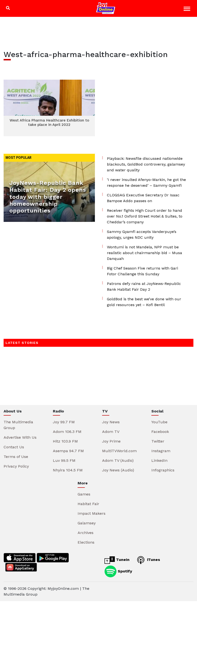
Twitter (157, 441)
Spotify (124, 571)
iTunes (153, 559)
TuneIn (122, 559)
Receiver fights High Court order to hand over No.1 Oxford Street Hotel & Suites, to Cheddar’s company (144, 216)
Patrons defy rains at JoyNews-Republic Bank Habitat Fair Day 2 (144, 286)
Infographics (162, 470)
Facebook (160, 431)
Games (84, 494)
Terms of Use (16, 456)
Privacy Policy (16, 466)
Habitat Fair (88, 503)
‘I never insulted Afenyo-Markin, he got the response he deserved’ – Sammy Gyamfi (146, 182)
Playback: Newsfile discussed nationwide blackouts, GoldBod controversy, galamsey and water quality (146, 164)
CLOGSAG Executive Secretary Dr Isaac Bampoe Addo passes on (143, 198)
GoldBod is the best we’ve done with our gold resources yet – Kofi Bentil (144, 302)
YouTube (159, 422)
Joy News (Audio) (118, 470)
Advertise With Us (20, 437)
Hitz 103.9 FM (65, 441)
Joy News (111, 422)
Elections (86, 542)
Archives (85, 532)
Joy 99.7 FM (64, 422)
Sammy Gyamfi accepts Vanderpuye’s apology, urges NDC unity (141, 234)
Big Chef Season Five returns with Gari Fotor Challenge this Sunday (142, 271)
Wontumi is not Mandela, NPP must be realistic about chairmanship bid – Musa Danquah (144, 253)
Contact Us (14, 447)
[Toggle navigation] (187, 9)
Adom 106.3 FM (67, 431)
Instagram (160, 451)
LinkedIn (159, 460)
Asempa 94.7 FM (68, 451)
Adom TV (110, 431)
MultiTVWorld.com (119, 451)
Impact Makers (91, 513)
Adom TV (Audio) (118, 460)
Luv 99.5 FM (64, 460)
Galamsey (87, 523)
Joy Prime (111, 441)
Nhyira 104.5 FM (68, 470)
